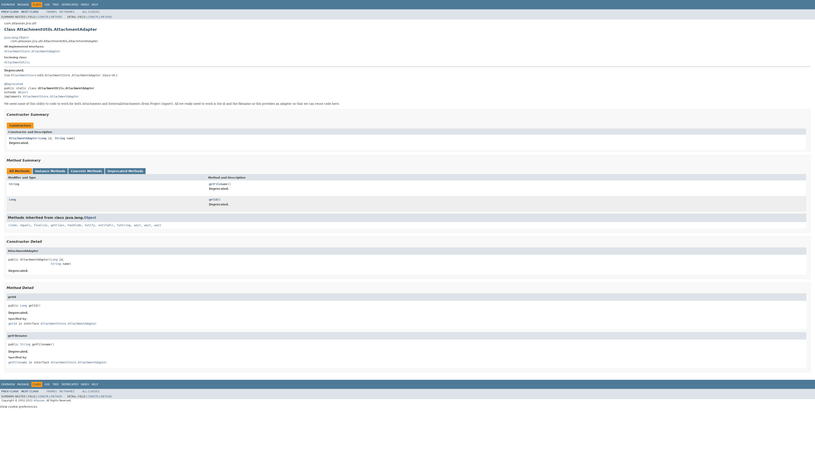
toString (124, 225)
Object (23, 92)
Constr (43, 16)
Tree (55, 4)
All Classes (91, 11)
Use (47, 4)
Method (56, 16)
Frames (51, 11)
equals (25, 225)
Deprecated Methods (125, 171)
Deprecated (70, 4)
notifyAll (106, 225)
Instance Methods (50, 171)
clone (12, 225)
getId (213, 199)
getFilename (218, 184)
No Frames (66, 11)
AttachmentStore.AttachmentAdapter (32, 51)
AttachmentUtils (17, 62)
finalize (40, 225)
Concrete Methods (86, 171)
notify (90, 225)
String (60, 138)
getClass (57, 225)
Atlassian (39, 400)
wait (137, 225)
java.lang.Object (16, 37)
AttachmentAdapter (23, 138)
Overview (8, 4)
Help (94, 4)
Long (42, 138)
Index (85, 4)
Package (23, 4)
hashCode (74, 225)
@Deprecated (13, 84)
